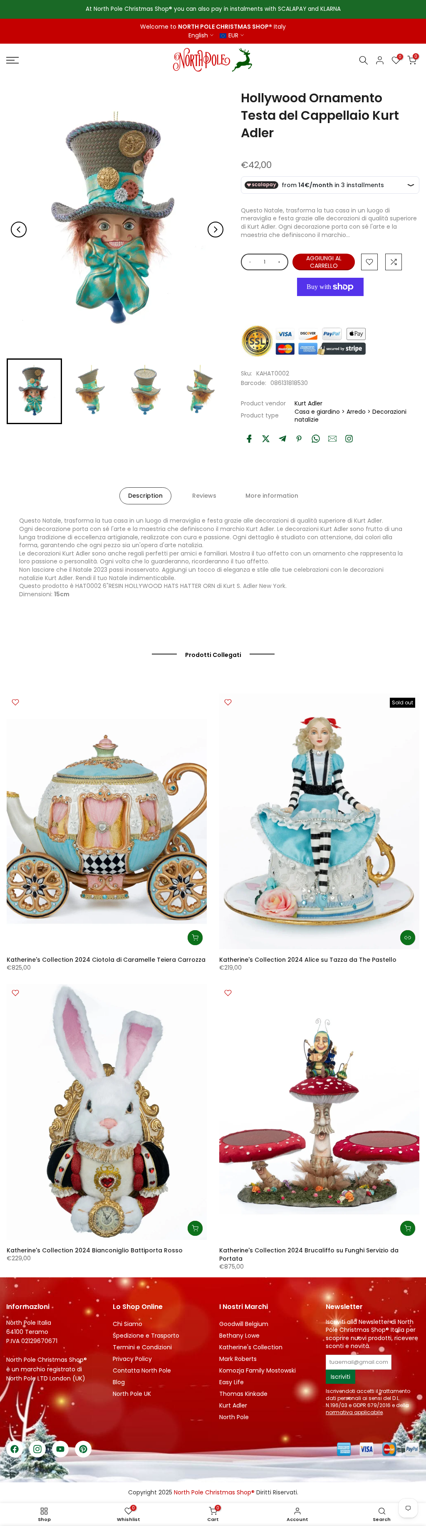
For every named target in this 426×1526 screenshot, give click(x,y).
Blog (119, 1382)
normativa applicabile (354, 1412)
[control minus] (248, 262)
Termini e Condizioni (142, 1347)
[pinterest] (299, 438)
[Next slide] (215, 229)
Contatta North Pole (142, 1370)
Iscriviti (340, 1377)
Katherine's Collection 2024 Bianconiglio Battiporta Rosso (95, 1250)
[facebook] (249, 438)
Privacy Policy (132, 1359)
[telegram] (282, 438)
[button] (34, 391)
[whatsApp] (315, 438)
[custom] (349, 438)
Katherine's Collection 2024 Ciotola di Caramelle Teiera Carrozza (106, 960)
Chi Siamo (127, 1324)
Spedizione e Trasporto (146, 1335)
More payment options (330, 306)
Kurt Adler (308, 403)
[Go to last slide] (19, 229)
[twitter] (266, 438)
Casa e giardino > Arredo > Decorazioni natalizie (350, 415)
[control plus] (280, 262)
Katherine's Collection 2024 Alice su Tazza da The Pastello (307, 960)
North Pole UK (132, 1394)
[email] (332, 438)
